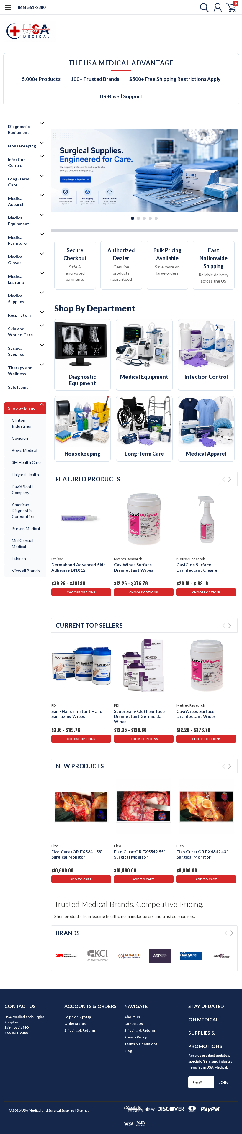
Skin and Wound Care (20, 331)
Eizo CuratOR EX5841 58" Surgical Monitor (77, 854)
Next (232, 171)
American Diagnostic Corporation (23, 510)
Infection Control (17, 162)
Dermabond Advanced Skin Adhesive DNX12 (78, 567)
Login (68, 1017)
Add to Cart (81, 879)
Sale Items (18, 387)
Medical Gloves (16, 259)
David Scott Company (22, 489)
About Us (132, 1017)
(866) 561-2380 (30, 7)
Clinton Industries (21, 423)
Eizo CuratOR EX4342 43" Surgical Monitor (202, 854)
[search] (203, 7)
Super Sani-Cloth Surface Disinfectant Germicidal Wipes (139, 716)
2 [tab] (138, 218)
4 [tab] (150, 218)
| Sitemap (82, 1110)
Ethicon (19, 558)
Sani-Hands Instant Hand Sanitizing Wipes (77, 714)
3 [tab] (144, 218)
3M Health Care (26, 462)
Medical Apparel (16, 201)
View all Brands (26, 570)
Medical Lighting (16, 279)
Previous (57, 171)
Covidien (20, 438)
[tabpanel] (144, 170)
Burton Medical (26, 528)
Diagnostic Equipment (19, 129)
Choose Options (81, 592)
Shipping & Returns (80, 1030)
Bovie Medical (24, 450)
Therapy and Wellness (20, 370)
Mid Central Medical (22, 543)
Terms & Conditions (140, 1044)
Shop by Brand (22, 408)
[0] (228, 7)
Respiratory (19, 315)
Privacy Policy (135, 1037)
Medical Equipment (18, 220)
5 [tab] (156, 218)
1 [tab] (132, 218)
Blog (128, 1050)
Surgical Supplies (16, 351)
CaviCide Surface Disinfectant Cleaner (197, 567)
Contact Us (133, 1023)
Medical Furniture (17, 240)
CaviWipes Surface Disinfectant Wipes (133, 567)
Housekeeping (22, 145)
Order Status (75, 1023)
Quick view (81, 519)
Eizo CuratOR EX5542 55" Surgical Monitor (140, 854)
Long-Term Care (18, 181)
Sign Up (85, 1017)
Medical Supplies (16, 298)
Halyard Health (25, 474)
